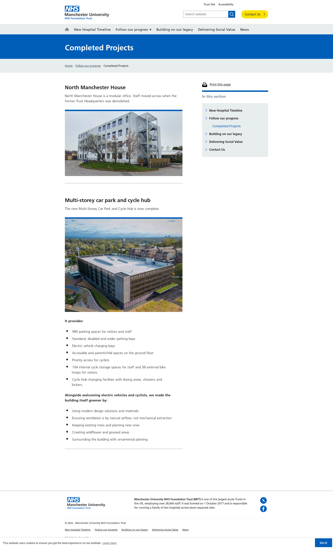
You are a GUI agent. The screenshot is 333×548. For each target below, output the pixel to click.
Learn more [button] (110, 543)
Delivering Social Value (216, 29)
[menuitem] (68, 29)
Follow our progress (132, 29)
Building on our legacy (174, 29)
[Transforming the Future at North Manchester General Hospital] (68, 29)
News (244, 29)
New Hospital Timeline (92, 29)
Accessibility (225, 4)
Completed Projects (226, 126)
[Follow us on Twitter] (263, 500)
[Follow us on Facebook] (263, 508)
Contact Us (252, 14)
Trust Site (209, 4)
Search (231, 14)
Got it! (323, 542)
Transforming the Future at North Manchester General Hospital (87, 13)
